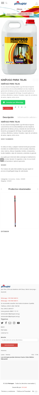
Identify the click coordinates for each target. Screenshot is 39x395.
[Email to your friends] (25, 107)
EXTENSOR (5, 231)
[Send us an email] (10, 323)
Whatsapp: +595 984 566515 (9, 301)
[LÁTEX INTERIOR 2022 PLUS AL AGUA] (37, 80)
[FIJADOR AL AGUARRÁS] (34, 80)
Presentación (5, 193)
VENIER (23, 179)
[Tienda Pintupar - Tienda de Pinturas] (20, 3)
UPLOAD (24, 387)
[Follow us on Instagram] (14, 323)
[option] (19, 47)
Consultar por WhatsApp (14, 102)
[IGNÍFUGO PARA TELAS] (19, 47)
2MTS (6, 196)
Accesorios (11, 179)
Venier (14, 14)
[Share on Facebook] (18, 107)
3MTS (6, 199)
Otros (19, 9)
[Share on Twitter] (15, 107)
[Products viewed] (36, 392)
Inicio (8, 14)
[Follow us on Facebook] (6, 323)
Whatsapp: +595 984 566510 (9, 298)
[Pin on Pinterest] (21, 107)
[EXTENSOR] (19, 210)
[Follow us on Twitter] (2, 323)
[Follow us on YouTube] (18, 323)
